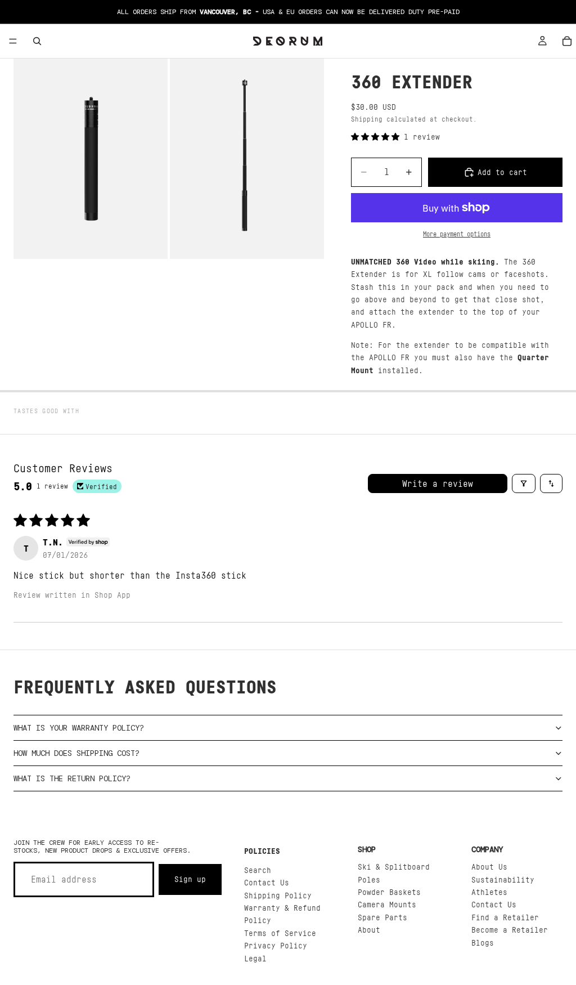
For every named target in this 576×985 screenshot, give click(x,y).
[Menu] (13, 41)
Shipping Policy (278, 895)
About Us (489, 866)
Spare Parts (382, 917)
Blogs (482, 942)
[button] (377, 136)
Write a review (437, 483)
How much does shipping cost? (77, 753)
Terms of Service (280, 933)
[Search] (37, 41)
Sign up (190, 879)
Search (257, 870)
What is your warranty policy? (79, 728)
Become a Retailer (509, 929)
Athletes (489, 892)
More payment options (456, 234)
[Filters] (524, 483)
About (369, 929)
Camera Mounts (387, 904)
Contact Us (266, 882)
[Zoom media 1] (91, 159)
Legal (255, 958)
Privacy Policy (275, 945)
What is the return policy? (72, 778)
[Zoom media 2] (247, 159)
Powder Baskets (389, 892)
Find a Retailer (505, 917)
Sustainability (502, 879)
